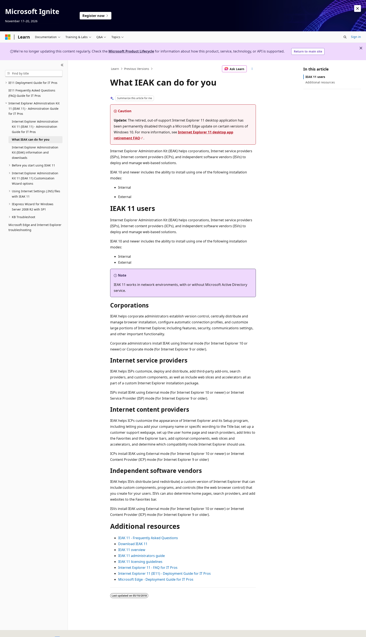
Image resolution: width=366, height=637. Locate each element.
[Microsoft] (8, 37)
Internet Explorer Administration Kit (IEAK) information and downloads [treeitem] (35, 152)
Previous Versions (136, 69)
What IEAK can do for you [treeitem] (30, 139)
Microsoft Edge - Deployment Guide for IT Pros (155, 579)
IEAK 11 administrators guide (141, 555)
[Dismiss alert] (357, 8)
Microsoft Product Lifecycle (131, 51)
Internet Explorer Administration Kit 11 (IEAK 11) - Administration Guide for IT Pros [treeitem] (35, 126)
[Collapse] (62, 65)
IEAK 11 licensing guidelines (140, 561)
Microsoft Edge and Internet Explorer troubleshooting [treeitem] (34, 227)
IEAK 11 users (315, 77)
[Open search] (345, 37)
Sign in (356, 37)
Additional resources (320, 82)
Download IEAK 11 (132, 543)
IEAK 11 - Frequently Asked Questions (148, 538)
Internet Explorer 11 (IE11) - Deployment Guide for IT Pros (164, 573)
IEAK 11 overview (131, 549)
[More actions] (252, 68)
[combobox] (33, 73)
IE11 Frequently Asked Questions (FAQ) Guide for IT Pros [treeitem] (31, 93)
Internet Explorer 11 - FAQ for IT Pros (147, 567)
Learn (115, 69)
